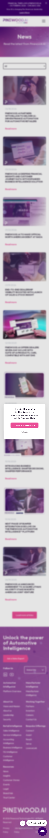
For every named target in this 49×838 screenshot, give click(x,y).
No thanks (24, 432)
